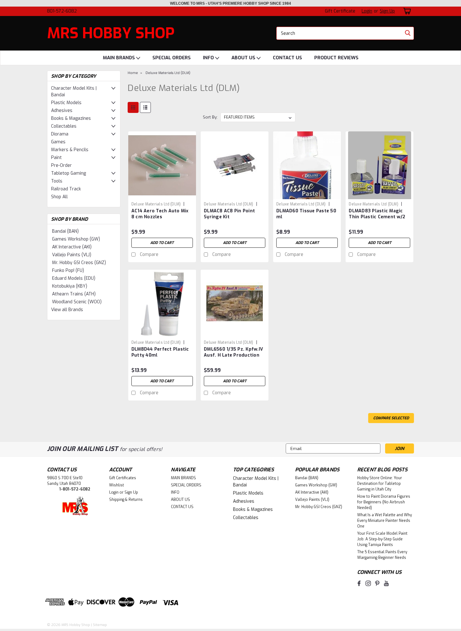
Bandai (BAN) (65, 231)
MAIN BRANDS (119, 58)
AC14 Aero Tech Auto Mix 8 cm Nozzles (160, 214)
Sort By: (210, 117)
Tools (56, 181)
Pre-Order (61, 165)
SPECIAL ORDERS (171, 58)
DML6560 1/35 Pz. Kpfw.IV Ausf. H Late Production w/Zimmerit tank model (233, 355)
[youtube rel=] (386, 583)
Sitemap (100, 625)
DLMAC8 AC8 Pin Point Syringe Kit (229, 214)
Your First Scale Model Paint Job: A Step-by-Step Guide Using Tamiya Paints (382, 539)
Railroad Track (66, 189)
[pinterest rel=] (377, 583)
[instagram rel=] (368, 583)
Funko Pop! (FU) (68, 270)
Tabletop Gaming (68, 173)
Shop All (59, 197)
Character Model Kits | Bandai (74, 91)
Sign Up (387, 11)
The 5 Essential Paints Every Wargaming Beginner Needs (382, 554)
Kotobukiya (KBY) (69, 286)
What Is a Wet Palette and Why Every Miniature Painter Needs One (384, 520)
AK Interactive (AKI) (72, 247)
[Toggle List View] (145, 107)
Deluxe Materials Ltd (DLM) (168, 73)
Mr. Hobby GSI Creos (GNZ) (79, 263)
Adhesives (61, 111)
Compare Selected (391, 418)
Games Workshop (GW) (76, 239)
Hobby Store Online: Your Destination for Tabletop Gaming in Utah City (379, 483)
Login (367, 11)
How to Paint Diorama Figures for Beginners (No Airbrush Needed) (383, 502)
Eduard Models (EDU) (73, 278)
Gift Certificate (340, 11)
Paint (56, 158)
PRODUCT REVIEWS (336, 58)
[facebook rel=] (359, 583)
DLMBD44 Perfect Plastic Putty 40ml (160, 352)
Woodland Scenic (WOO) (77, 302)
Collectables (64, 126)
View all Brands (67, 310)
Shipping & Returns (126, 499)
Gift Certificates (122, 477)
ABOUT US (244, 58)
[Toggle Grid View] (133, 107)
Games (58, 142)
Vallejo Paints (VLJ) (71, 255)
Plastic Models (66, 103)
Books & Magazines (71, 118)
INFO (209, 58)
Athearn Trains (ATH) (74, 294)
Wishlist (116, 485)
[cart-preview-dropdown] (406, 11)
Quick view (162, 194)
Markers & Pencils (69, 150)
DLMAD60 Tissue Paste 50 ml (306, 214)
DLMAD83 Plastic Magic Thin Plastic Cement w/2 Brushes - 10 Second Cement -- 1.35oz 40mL (377, 220)
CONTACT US (287, 58)
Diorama (59, 134)
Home (133, 73)
